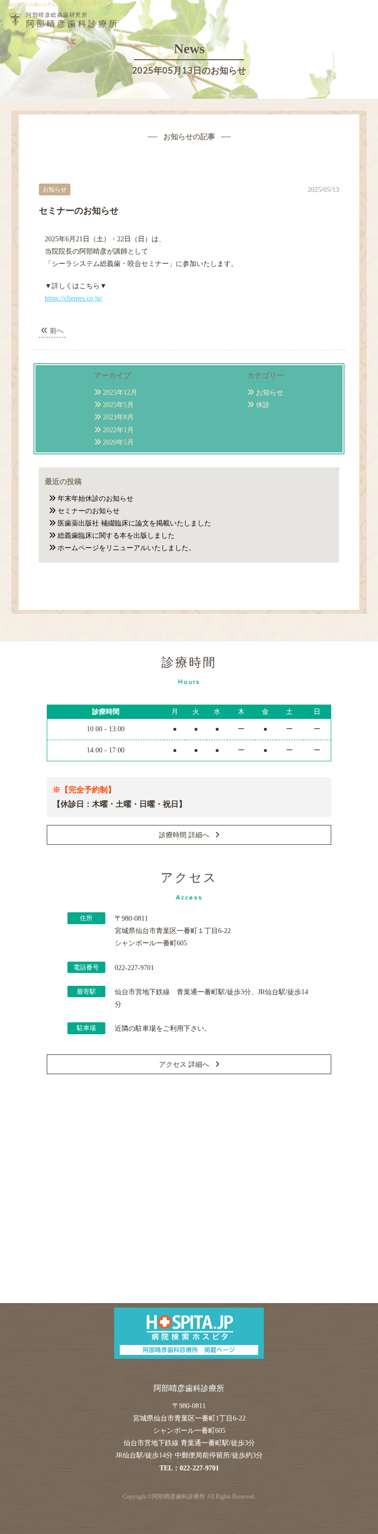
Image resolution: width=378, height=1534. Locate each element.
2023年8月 (118, 417)
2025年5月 (118, 405)
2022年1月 (118, 430)
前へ (55, 331)
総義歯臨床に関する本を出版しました (116, 535)
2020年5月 (118, 442)
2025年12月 (120, 392)
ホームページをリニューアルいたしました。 (126, 548)
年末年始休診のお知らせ (95, 498)
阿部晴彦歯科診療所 (178, 1497)
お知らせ (270, 392)
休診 (263, 405)
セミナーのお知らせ (89, 511)
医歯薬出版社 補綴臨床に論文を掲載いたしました (134, 523)
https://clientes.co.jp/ (73, 298)
